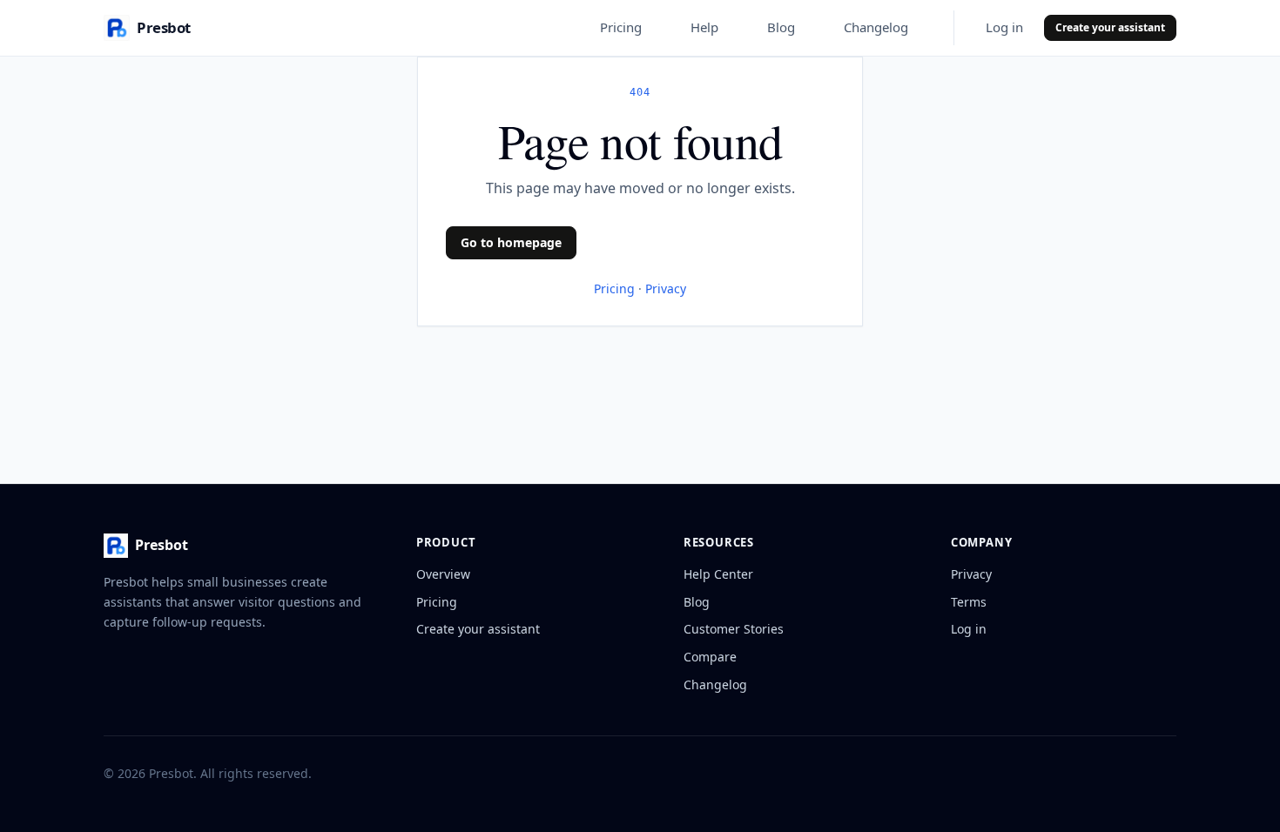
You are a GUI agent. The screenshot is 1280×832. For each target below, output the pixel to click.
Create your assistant (1110, 27)
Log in (1004, 27)
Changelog (876, 27)
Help (704, 27)
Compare (710, 656)
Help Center (718, 574)
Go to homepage (511, 242)
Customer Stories (734, 629)
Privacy (665, 288)
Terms (969, 602)
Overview (443, 574)
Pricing (621, 27)
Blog (781, 27)
